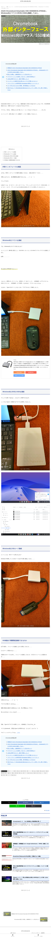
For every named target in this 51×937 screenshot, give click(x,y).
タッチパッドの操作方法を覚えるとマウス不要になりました (22, 81)
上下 (46, 773)
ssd (6, 773)
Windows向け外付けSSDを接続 (11, 156)
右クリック (11, 771)
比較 (47, 771)
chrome (21, 773)
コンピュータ (4, 771)
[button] (34, 806)
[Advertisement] (25, 48)
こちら (18, 732)
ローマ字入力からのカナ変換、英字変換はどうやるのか (21, 85)
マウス (25, 773)
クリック (29, 771)
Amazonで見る (19, 372)
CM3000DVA (24, 771)
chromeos (14, 775)
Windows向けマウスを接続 (10, 154)
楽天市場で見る (31, 372)
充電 (17, 773)
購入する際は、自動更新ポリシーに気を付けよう (19, 74)
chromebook (31, 773)
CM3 (15, 771)
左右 (19, 771)
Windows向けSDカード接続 (10, 158)
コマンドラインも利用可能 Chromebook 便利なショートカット (23, 83)
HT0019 (3, 775)
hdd (13, 773)
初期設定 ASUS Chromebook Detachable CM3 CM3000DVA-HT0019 (24, 68)
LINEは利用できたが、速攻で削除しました (18, 79)
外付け (10, 773)
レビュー (42, 773)
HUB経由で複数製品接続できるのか (12, 160)
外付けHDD (37, 773)
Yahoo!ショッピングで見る (19, 375)
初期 (38, 771)
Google (34, 771)
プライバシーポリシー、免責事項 (38, 932)
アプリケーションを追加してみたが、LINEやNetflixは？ (21, 76)
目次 (10, 149)
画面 (3, 773)
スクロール (9, 775)
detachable (43, 771)
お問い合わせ (13, 932)
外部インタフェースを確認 (10, 151)
